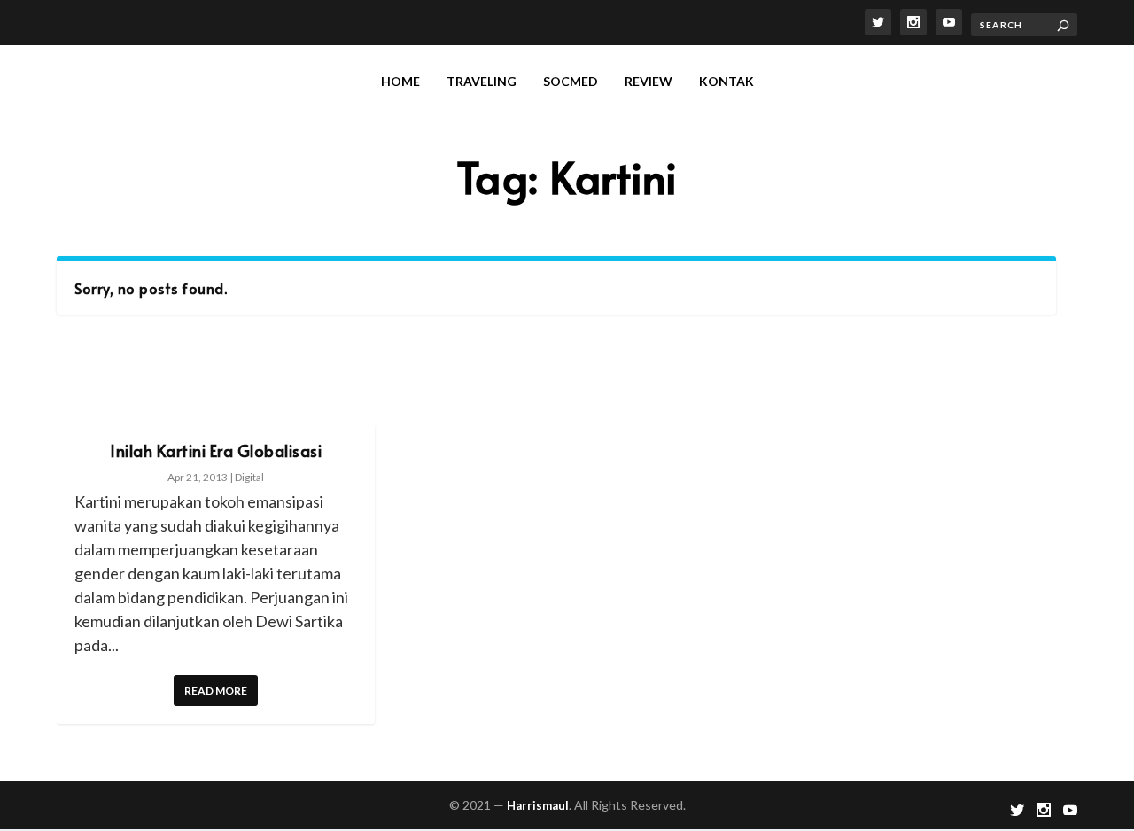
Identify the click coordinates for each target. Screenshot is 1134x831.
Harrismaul (538, 805)
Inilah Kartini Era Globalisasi (216, 450)
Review (648, 81)
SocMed (570, 81)
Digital (249, 477)
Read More (215, 690)
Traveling (482, 81)
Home (400, 81)
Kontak (726, 81)
